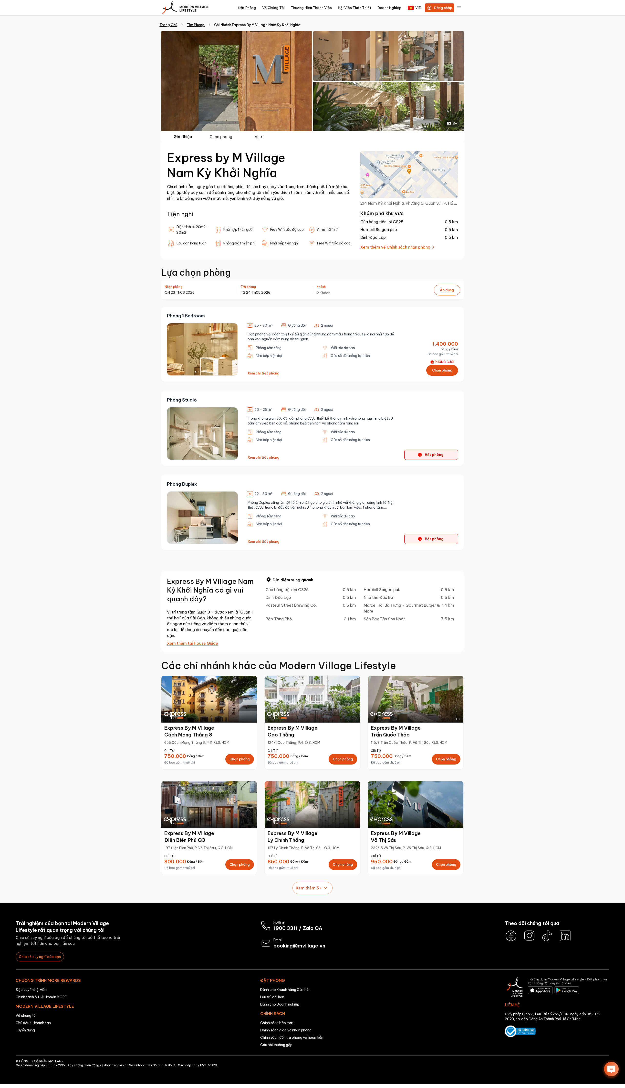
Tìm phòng (196, 25)
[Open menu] (459, 8)
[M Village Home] (514, 987)
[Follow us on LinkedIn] (565, 936)
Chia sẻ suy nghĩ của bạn (40, 957)
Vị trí (259, 136)
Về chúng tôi (26, 1015)
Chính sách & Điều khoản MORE (41, 997)
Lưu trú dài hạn (272, 997)
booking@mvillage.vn (299, 946)
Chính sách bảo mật (276, 1023)
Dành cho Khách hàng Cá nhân (285, 989)
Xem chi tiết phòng (264, 373)
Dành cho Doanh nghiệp (279, 1004)
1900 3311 (285, 928)
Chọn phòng (220, 136)
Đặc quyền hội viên (31, 989)
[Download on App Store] (540, 990)
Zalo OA (312, 928)
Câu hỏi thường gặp (276, 1045)
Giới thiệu (183, 136)
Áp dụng (447, 290)
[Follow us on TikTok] (547, 936)
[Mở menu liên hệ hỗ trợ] (611, 1069)
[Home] (185, 7)
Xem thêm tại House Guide (192, 643)
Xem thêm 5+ (309, 888)
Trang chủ (168, 25)
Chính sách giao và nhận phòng (286, 1030)
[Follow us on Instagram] (529, 936)
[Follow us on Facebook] (511, 936)
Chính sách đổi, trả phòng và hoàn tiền (291, 1037)
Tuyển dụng (25, 1030)
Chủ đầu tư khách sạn (33, 1023)
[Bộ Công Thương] (557, 1031)
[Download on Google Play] (566, 990)
